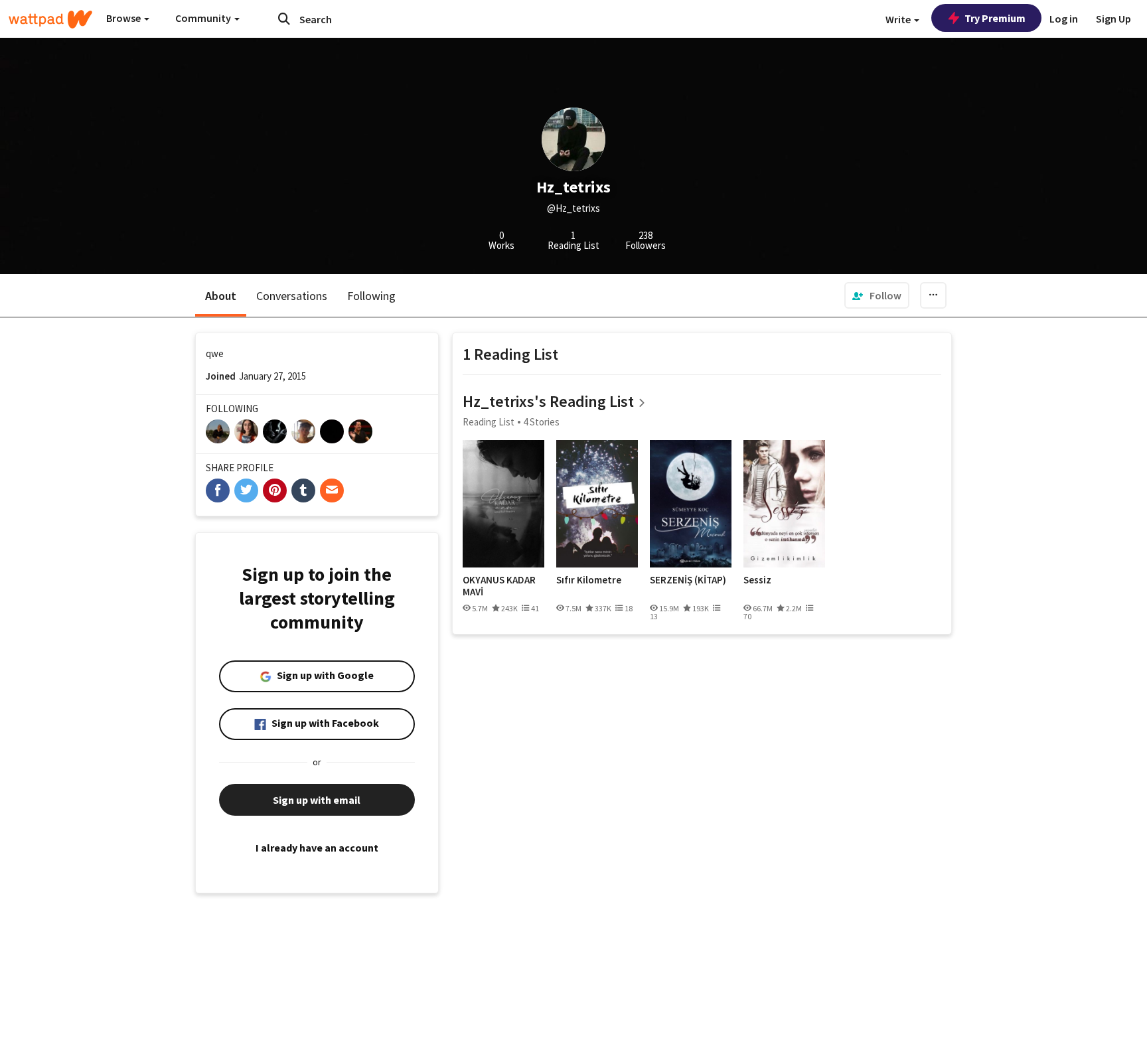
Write (899, 19)
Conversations (291, 295)
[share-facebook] (218, 490)
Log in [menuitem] (1063, 18)
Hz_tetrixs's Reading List (548, 401)
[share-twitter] (246, 490)
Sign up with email (316, 799)
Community (204, 18)
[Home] (50, 19)
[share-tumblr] (303, 490)
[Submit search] (284, 18)
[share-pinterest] (275, 490)
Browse (124, 18)
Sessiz (757, 580)
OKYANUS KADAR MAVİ (499, 585)
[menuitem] (876, 295)
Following (371, 295)
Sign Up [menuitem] (1113, 18)
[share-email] (332, 490)
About (220, 295)
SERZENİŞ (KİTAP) (688, 580)
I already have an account (317, 847)
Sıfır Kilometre (588, 580)
